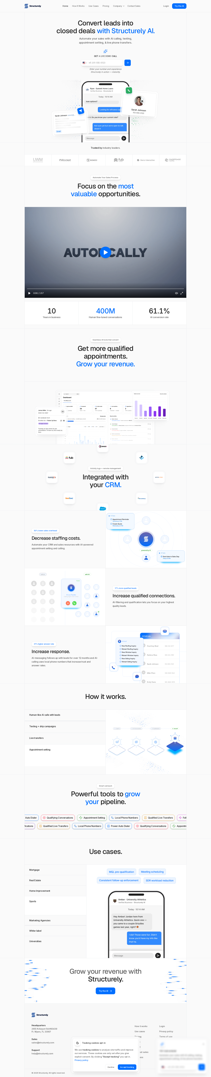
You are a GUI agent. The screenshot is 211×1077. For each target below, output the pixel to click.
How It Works (78, 6)
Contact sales (141, 1052)
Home (65, 6)
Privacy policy (166, 1031)
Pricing (106, 6)
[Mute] (176, 293)
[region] (105, 252)
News (137, 1042)
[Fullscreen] (181, 293)
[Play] (29, 293)
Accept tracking (127, 1067)
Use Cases (94, 6)
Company (117, 6)
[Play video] (105, 252)
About (138, 1047)
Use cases (140, 1031)
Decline (111, 1067)
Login (166, 6)
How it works (141, 1026)
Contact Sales (133, 6)
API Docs (139, 1057)
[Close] (203, 1044)
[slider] (105, 288)
